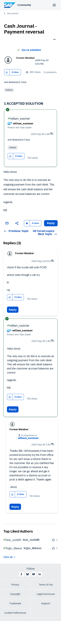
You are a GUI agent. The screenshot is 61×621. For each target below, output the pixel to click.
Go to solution (31, 50)
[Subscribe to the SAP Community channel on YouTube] (33, 574)
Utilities (9, 90)
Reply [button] (51, 223)
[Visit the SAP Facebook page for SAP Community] (21, 574)
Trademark (15, 603)
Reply (13, 309)
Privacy (15, 584)
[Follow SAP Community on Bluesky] (27, 574)
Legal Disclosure (46, 594)
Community (24, 5)
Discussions (12, 13)
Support (45, 603)
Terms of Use (46, 584)
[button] (6, 72)
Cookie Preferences (15, 612)
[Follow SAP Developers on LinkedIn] (39, 574)
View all (8, 557)
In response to (28, 436)
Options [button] (54, 39)
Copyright (15, 594)
